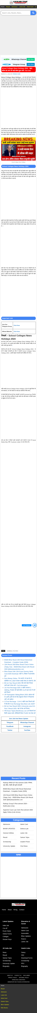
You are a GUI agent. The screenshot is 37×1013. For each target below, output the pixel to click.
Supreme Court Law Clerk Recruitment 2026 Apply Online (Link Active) (18, 811)
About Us (10, 975)
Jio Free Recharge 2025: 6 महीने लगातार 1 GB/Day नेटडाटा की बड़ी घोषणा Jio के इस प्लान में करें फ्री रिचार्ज (19, 690)
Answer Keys (7, 939)
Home (2, 6)
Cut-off (5, 928)
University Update (9, 846)
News (4, 952)
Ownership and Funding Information (19, 982)
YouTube (27, 730)
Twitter (9, 730)
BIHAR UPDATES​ (9, 829)
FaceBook (9, 726)
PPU (22, 963)
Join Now (31, 59)
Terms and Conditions (18, 979)
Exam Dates (7, 931)
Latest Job (22, 6)
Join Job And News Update (18, 718)
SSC (22, 955)
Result (8, 6)
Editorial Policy (24, 977)
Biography (6, 966)
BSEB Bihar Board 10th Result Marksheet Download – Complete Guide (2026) (17, 790)
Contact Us (17, 975)
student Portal (25, 842)
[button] (35, 625)
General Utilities (12, 650)
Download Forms (27, 958)
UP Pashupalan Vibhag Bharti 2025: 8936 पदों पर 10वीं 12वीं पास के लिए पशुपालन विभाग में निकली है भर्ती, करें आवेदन (19, 697)
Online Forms (7, 934)
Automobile (25, 933)
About (10, 910)
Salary (23, 952)
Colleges (6, 936)
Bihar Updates (26, 936)
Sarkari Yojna (24, 837)
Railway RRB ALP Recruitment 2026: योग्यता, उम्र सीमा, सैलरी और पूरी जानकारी (17, 784)
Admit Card (30, 6)
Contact (21, 910)
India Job (6, 925)
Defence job (24, 829)
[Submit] (33, 13)
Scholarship (7, 842)
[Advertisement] (18, 35)
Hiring (15, 910)
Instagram (27, 726)
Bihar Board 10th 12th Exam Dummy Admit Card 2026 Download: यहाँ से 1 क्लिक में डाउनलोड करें (19, 674)
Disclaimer (26, 975)
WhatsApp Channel (27, 722)
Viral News (24, 846)
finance (23, 939)
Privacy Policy (12, 977)
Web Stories (4, 1007)
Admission (14, 6)
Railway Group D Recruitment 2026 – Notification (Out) (15, 805)
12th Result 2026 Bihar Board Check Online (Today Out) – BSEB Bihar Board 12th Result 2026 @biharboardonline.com (19, 667)
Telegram (10, 722)
